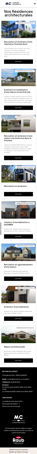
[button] (34, 3)
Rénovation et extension (15, 186)
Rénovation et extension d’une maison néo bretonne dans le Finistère (18, 138)
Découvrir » (18, 61)
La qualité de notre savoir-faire (12, 401)
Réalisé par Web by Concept (18, 452)
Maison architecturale (14, 347)
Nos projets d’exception (10, 404)
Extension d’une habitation (16, 307)
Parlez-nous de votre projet (11, 406)
